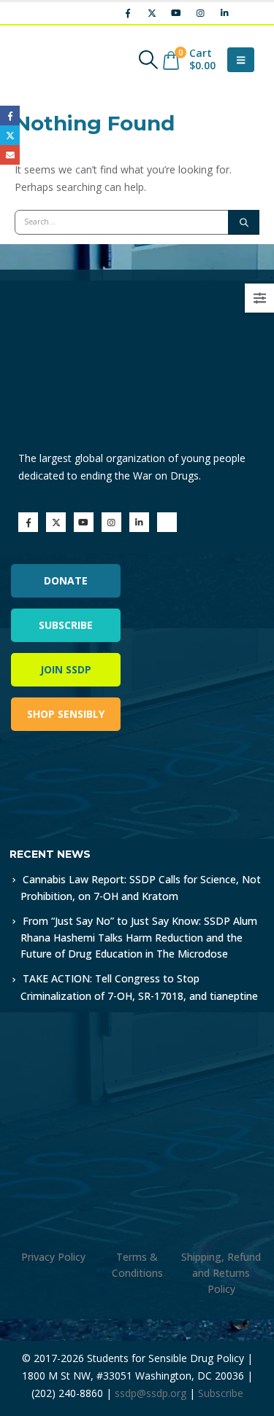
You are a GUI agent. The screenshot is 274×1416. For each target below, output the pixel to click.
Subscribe (66, 625)
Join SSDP (65, 669)
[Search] (243, 222)
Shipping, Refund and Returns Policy (221, 1273)
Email (10, 155)
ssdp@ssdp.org (150, 1393)
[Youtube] (176, 13)
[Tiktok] (248, 13)
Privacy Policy (53, 1257)
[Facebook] (128, 13)
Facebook (10, 115)
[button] (148, 59)
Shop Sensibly (65, 714)
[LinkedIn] (224, 13)
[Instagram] (200, 13)
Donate (66, 580)
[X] (152, 13)
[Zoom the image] (72, 783)
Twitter (10, 135)
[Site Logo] (55, 59)
